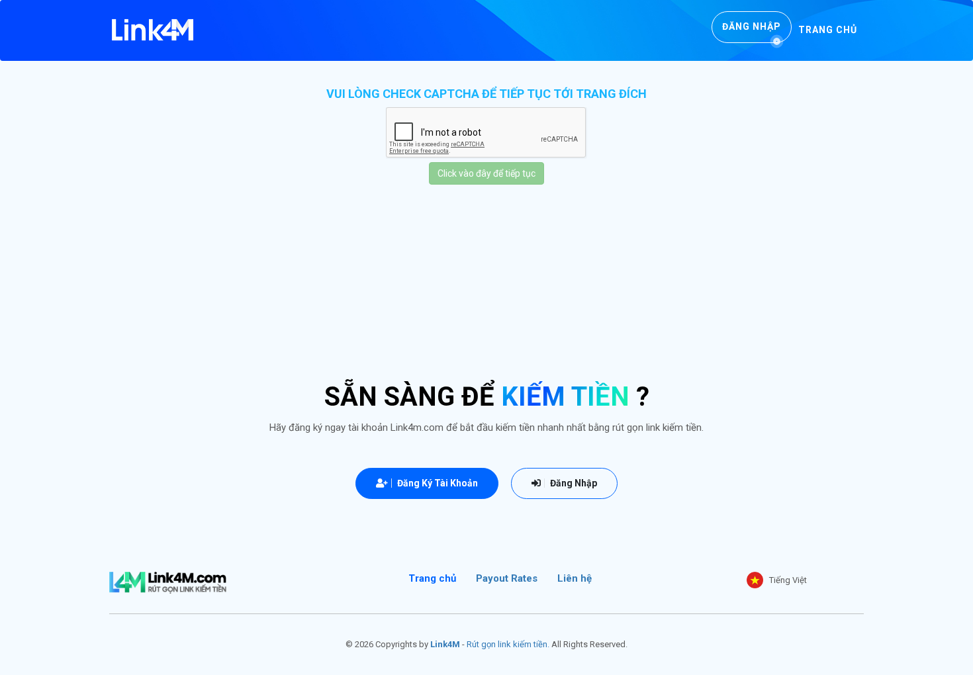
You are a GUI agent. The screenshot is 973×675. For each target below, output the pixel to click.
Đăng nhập (751, 26)
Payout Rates (506, 578)
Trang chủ (827, 29)
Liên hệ (574, 578)
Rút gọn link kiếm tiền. (508, 644)
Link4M (445, 644)
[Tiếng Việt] (755, 580)
